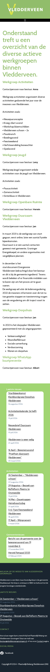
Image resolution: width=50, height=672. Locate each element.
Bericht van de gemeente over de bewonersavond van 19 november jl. (24, 542)
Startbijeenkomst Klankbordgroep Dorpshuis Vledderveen (21, 397)
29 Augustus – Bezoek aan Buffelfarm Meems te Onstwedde (21, 489)
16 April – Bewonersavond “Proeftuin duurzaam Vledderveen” (21, 454)
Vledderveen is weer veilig (21, 439)
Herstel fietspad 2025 (19, 552)
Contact (40, 641)
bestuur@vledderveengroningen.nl (13, 641)
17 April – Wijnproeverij (19, 520)
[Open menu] (25, 20)
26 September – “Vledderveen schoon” (19, 599)
